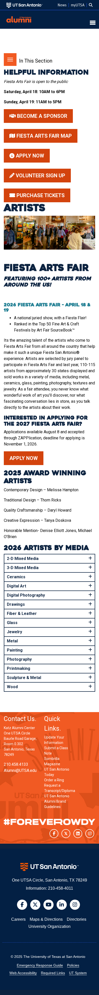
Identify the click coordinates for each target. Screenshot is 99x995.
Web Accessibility (23, 973)
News (62, 5)
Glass (12, 622)
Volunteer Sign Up (39, 175)
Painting (15, 650)
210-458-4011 (60, 888)
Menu (10, 59)
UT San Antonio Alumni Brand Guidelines (56, 801)
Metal (12, 641)
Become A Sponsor (41, 116)
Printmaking (18, 668)
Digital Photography (26, 595)
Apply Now (29, 156)
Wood (12, 686)
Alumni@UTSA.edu (20, 770)
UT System (78, 973)
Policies (73, 965)
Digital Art (16, 586)
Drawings (16, 604)
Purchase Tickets (40, 195)
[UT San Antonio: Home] (24, 5)
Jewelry (14, 631)
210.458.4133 (16, 764)
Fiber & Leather (22, 613)
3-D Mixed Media (23, 567)
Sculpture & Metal (24, 677)
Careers (18, 919)
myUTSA (78, 5)
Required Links (53, 973)
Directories (76, 919)
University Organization (49, 926)
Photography (19, 659)
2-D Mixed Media (23, 558)
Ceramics (16, 576)
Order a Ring (54, 780)
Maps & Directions (46, 919)
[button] (91, 5)
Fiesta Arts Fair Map (43, 136)
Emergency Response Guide (40, 965)
